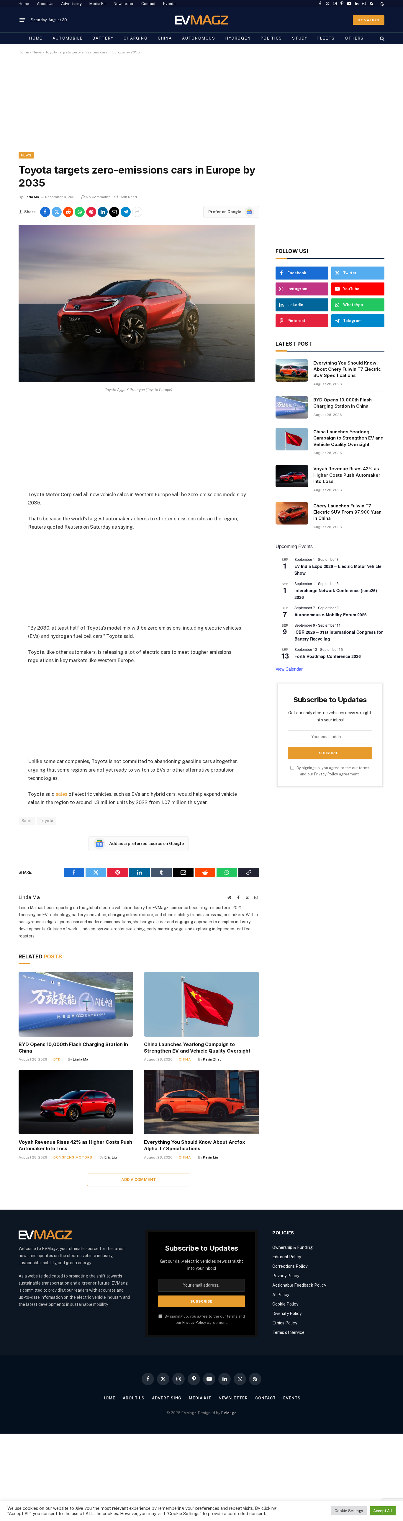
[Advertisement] (196, 108)
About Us (45, 3)
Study (299, 38)
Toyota (46, 821)
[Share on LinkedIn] (103, 212)
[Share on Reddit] (68, 212)
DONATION (368, 20)
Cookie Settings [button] (349, 1511)
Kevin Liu (210, 1157)
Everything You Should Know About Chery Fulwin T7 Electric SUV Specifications (347, 369)
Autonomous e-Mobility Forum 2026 (330, 614)
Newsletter (124, 3)
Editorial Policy (286, 1256)
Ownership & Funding (292, 1247)
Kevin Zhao (212, 1059)
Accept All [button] (382, 1511)
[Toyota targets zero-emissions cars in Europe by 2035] (137, 380)
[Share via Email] (114, 212)
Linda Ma (31, 197)
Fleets (326, 38)
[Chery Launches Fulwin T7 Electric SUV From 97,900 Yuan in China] (292, 513)
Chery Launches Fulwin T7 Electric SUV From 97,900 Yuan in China (347, 512)
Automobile (68, 38)
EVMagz (228, 1413)
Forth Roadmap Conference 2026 (327, 656)
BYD (57, 1059)
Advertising (71, 3)
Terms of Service (288, 1332)
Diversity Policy (287, 1313)
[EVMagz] (201, 19)
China (165, 38)
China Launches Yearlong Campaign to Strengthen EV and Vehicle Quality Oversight (197, 1047)
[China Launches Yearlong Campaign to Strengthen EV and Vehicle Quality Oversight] (201, 1004)
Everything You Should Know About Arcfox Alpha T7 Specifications (194, 1145)
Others (354, 38)
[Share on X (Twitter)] (57, 212)
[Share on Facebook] (45, 212)
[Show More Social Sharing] (137, 212)
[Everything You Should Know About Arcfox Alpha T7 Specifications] (201, 1102)
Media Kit (97, 3)
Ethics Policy (284, 1323)
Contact (148, 3)
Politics (271, 38)
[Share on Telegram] (126, 212)
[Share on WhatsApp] (80, 212)
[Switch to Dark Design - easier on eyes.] (381, 4)
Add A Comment (138, 1179)
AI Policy (280, 1294)
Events (169, 3)
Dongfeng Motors (72, 1157)
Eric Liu (110, 1157)
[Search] (381, 38)
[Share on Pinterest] (91, 212)
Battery (103, 38)
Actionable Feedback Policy (299, 1285)
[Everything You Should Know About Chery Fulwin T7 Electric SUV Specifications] (292, 370)
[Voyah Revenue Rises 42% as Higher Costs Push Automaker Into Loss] (76, 1102)
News (37, 52)
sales (61, 794)
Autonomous (198, 38)
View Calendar (289, 669)
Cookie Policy (285, 1304)
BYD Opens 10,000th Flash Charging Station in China (73, 1047)
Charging (136, 38)
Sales (27, 821)
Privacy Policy (326, 774)
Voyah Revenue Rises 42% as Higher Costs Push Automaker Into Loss (75, 1145)
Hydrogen (238, 38)
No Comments (98, 197)
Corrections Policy (289, 1266)
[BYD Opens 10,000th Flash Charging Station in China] (76, 1004)
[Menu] (22, 20)
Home (24, 3)
